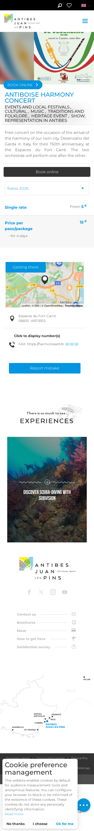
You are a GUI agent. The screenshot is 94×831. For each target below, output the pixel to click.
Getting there (26, 267)
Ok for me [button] (65, 824)
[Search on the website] (59, 6)
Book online (47, 172)
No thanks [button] (16, 824)
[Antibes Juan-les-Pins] (47, 568)
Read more (14, 814)
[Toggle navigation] (85, 21)
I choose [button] (40, 824)
